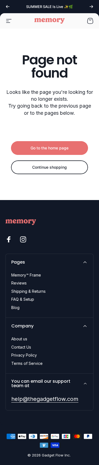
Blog (15, 307)
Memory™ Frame (26, 275)
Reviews (19, 283)
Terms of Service (27, 363)
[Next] (91, 6)
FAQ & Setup (22, 299)
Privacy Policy (24, 355)
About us (19, 339)
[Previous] (8, 6)
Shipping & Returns (28, 291)
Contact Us (21, 347)
